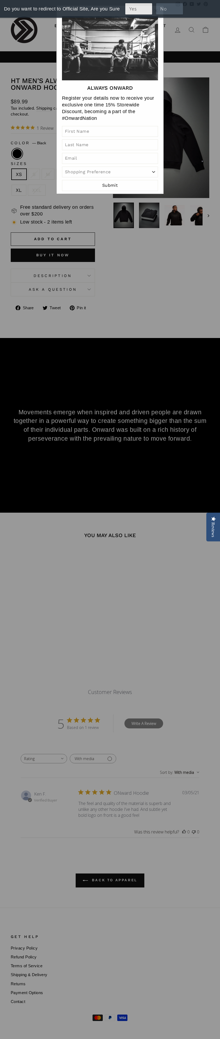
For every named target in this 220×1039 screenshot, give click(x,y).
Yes (133, 9)
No (163, 9)
